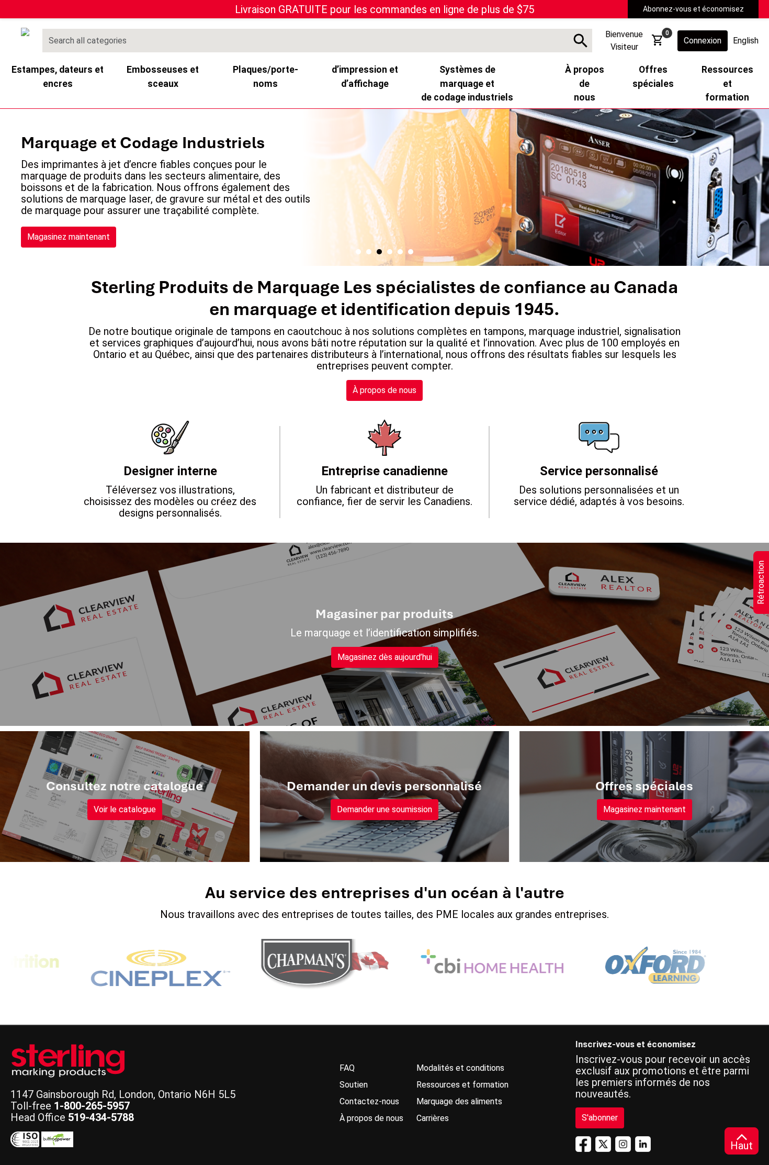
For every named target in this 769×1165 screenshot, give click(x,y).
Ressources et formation (462, 1085)
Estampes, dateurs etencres (58, 76)
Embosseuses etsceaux (163, 76)
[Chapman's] (286, 965)
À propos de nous (384, 390)
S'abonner (600, 1118)
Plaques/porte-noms (265, 76)
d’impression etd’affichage (365, 76)
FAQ (347, 1068)
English (746, 41)
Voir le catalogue (125, 809)
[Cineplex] (119, 965)
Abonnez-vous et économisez (693, 9)
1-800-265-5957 (92, 1106)
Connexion (702, 41)
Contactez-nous (369, 1101)
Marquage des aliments (459, 1101)
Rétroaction (761, 582)
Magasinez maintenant (68, 237)
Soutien (354, 1085)
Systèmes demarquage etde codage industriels (467, 83)
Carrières (432, 1118)
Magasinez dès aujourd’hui (384, 657)
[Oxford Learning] (621, 965)
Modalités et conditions (460, 1068)
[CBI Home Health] (453, 965)
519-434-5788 (101, 1117)
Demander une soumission (384, 809)
